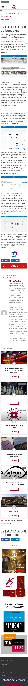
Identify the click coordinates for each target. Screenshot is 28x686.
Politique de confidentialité (16, 684)
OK (7, 684)
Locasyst (3, 39)
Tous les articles (15, 345)
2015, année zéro (14, 511)
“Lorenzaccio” (14, 399)
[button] (3, 7)
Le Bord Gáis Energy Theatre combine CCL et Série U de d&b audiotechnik (14, 370)
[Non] (26, 681)
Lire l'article (14, 376)
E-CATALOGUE (16, 44)
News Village (4, 13)
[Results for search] (14, 12)
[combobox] (14, 10)
